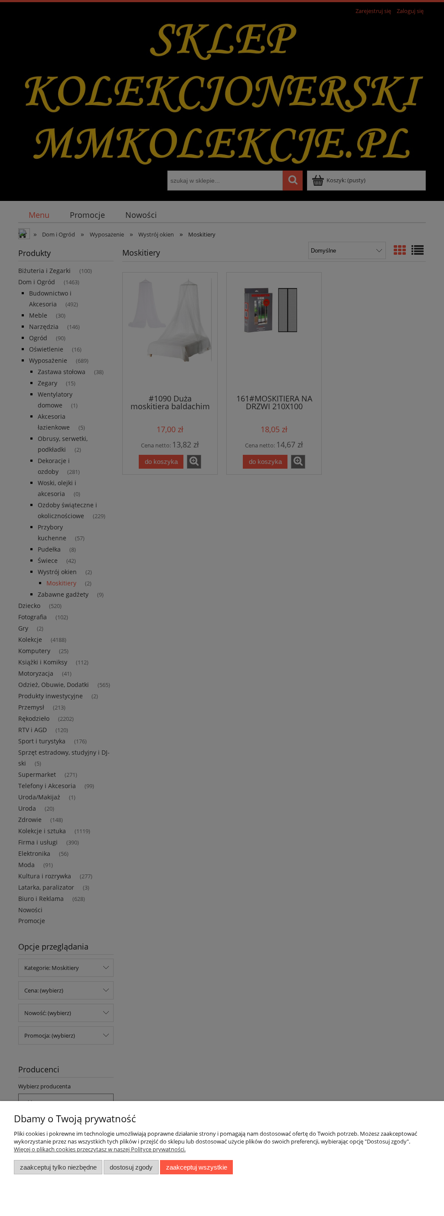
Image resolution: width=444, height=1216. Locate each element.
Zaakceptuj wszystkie (196, 1167)
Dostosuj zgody (131, 1167)
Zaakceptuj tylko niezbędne (58, 1167)
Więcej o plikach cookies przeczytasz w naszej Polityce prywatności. (100, 1149)
